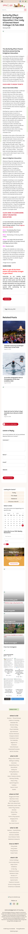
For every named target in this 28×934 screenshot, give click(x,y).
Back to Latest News (11, 424)
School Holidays (14, 860)
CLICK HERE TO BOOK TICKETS (13, 84)
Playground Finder (14, 796)
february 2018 (11, 309)
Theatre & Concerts (14, 882)
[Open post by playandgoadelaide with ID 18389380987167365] (9, 683)
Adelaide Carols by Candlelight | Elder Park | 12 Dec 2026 (14, 346)
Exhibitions (14, 866)
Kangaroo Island (14, 736)
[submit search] (25, 9)
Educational (14, 767)
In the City (14, 869)
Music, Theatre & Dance (14, 776)
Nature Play (14, 812)
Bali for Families (14, 751)
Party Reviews (14, 851)
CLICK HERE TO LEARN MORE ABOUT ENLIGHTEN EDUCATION (13, 215)
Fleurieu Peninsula (14, 733)
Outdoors (14, 814)
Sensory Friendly (14, 778)
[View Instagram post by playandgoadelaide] (13, 667)
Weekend (14, 499)
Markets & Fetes (14, 873)
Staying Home (14, 819)
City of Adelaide (14, 729)
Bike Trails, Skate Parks (14, 803)
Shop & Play (14, 780)
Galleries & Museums (14, 839)
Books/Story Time (14, 765)
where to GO (14, 716)
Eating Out (14, 769)
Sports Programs (14, 783)
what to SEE (14, 828)
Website (5, 470)
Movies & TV (14, 875)
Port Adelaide (14, 740)
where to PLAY (14, 794)
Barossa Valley (14, 725)
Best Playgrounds (14, 801)
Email (5, 462)
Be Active (14, 763)
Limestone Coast (14, 738)
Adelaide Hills (14, 722)
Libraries (14, 810)
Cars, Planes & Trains (14, 837)
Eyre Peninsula (14, 731)
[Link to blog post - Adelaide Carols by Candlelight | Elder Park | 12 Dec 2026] (14, 332)
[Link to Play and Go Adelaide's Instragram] (23, 1)
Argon (16, 931)
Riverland (14, 745)
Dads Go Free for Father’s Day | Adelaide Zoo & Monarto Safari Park (13, 413)
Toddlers (14, 785)
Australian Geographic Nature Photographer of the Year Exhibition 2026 (13, 379)
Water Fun (14, 821)
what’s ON (14, 858)
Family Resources (14, 772)
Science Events (14, 878)
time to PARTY (14, 844)
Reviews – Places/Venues (14, 718)
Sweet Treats (14, 853)
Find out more (14, 563)
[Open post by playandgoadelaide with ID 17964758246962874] (19, 663)
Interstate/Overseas (14, 749)
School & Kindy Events (14, 884)
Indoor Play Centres (14, 807)
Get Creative (14, 774)
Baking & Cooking (14, 761)
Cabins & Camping (14, 720)
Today (14, 492)
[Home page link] (14, 5)
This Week (14, 495)
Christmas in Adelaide (14, 886)
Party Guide (14, 846)
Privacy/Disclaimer (20, 928)
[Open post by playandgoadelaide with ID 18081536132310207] (9, 663)
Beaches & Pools (14, 799)
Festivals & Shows (14, 871)
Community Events (14, 862)
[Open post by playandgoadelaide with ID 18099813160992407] (19, 683)
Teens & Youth (14, 787)
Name (5, 454)
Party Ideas (14, 848)
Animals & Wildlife (14, 835)
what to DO (14, 756)
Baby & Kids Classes (14, 758)
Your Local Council (14, 823)
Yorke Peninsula (14, 747)
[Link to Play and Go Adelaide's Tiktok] (26, 1)
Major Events (14, 864)
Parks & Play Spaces (14, 816)
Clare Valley (14, 727)
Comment (6, 440)
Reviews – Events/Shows (14, 830)
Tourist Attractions (14, 832)
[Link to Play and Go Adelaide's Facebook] (20, 1)
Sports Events (14, 880)
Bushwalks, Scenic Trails (14, 805)
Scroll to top (13, 709)
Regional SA (14, 742)
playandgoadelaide (8, 659)
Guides (14, 789)
